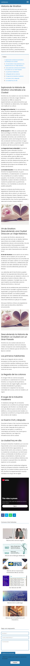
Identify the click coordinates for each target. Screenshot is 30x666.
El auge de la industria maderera (14, 76)
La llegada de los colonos (13, 74)
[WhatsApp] (10, 515)
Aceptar (15, 662)
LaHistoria (4, 2)
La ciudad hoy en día (11, 80)
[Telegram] (14, 515)
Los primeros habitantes (12, 72)
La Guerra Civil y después (12, 78)
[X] (6, 515)
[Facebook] (2, 515)
